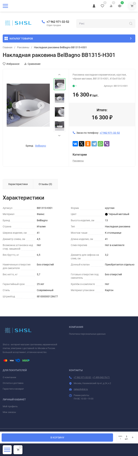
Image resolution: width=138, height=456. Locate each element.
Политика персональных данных (87, 334)
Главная (7, 47)
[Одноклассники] (88, 143)
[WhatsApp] (100, 143)
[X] (81, 143)
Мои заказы (9, 412)
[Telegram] (94, 143)
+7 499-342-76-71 (101, 377)
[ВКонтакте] (75, 143)
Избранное (12, 63)
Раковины (23, 47)
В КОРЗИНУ (57, 437)
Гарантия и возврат (13, 388)
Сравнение (34, 63)
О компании (9, 377)
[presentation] (15, 105)
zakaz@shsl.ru (81, 389)
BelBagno (40, 145)
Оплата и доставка (13, 383)
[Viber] (106, 143)
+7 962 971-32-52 (58, 22)
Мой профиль (10, 406)
